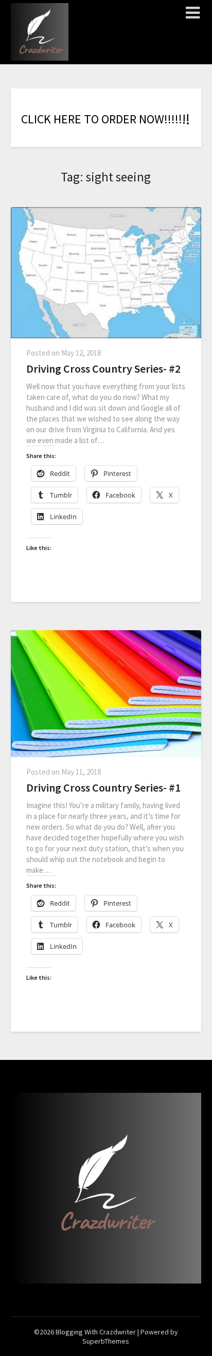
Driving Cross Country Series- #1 (103, 787)
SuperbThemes (105, 1341)
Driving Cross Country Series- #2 (103, 368)
